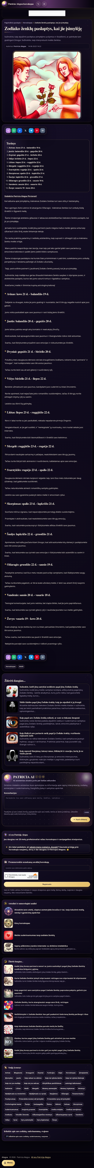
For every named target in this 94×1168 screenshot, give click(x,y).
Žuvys (54, 1120)
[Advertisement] (47, 13)
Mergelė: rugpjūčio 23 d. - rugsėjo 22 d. (26, 166)
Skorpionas (77, 1104)
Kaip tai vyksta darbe (53, 1078)
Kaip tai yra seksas (31, 1083)
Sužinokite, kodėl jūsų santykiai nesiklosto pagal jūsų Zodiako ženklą (49, 686)
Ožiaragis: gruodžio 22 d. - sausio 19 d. (26, 180)
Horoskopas (28, 23)
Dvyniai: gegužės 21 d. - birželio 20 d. (25, 155)
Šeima (49, 1104)
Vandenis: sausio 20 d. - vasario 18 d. (25, 184)
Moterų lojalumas (67, 1088)
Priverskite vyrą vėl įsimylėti (58, 1099)
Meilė (21, 666)
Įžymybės (9, 1078)
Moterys (81, 1088)
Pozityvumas (10, 1099)
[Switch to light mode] (38, 4)
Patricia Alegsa (20, 46)
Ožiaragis (65, 1094)
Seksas (67, 1104)
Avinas (7, 1073)
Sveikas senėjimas (73, 1109)
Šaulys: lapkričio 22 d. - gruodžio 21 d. (26, 177)
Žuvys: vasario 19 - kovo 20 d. (22, 188)
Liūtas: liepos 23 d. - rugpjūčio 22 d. (25, 162)
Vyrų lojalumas (43, 1120)
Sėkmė (58, 1104)
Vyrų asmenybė (27, 1120)
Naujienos (54, 1094)
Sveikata (8, 1115)
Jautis (18, 1078)
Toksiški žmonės (22, 1115)
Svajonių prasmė (28, 1109)
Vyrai (15, 1120)
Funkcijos (51, 1073)
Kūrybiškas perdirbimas (51, 1083)
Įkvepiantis (83, 1073)
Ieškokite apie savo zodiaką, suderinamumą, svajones (27, 1136)
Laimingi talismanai (73, 1083)
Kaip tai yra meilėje (12, 1083)
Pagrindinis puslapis (12, 23)
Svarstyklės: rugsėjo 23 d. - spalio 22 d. (26, 169)
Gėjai (60, 1073)
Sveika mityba (57, 1109)
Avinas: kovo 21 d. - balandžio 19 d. (25, 147)
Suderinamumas (11, 1109)
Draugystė (30, 1073)
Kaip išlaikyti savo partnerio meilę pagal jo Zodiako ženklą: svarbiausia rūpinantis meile (50, 734)
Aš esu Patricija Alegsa (18, 834)
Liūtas (18, 1088)
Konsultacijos (10, 793)
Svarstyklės (43, 1109)
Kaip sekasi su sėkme (33, 1078)
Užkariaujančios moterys (42, 1115)
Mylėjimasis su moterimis (15, 1094)
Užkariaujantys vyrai (64, 1115)
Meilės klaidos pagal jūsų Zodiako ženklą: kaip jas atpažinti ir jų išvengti (50, 702)
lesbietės (8, 1088)
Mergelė (35, 1088)
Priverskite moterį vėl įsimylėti (31, 1099)
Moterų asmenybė (49, 1088)
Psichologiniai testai (13, 1104)
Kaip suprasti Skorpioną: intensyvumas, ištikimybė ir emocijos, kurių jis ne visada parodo (51, 752)
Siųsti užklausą (80, 819)
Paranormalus (78, 1094)
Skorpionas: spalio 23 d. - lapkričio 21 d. (27, 173)
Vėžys (7, 1120)
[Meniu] (44, 4)
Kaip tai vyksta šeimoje (75, 1078)
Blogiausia (18, 1073)
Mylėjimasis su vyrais (37, 1094)
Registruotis (47, 884)
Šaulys (27, 1104)
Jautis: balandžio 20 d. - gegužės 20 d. (26, 151)
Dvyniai (40, 1073)
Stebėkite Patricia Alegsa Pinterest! (20, 196)
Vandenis (79, 1115)
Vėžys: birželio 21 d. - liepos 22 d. (23, 158)
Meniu (8, 1163)
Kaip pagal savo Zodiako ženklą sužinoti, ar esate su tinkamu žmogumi (50, 717)
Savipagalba (38, 1104)
